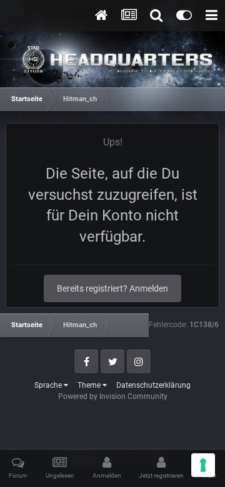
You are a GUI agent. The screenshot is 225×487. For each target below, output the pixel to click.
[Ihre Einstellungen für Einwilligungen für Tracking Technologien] (203, 465)
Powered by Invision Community (113, 396)
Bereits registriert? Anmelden (112, 288)
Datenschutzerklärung (153, 385)
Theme (90, 385)
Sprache (49, 385)
